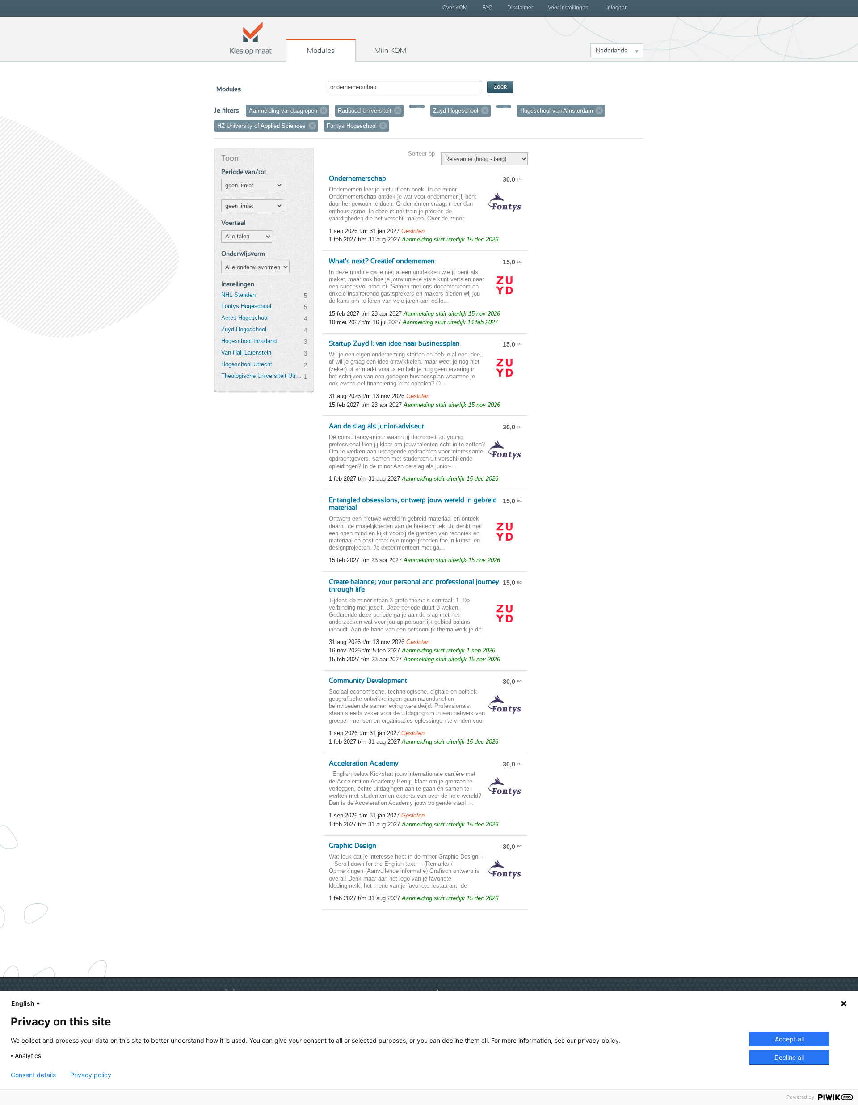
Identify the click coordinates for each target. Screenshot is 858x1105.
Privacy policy (90, 1075)
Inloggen (617, 7)
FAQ (487, 7)
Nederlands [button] (611, 50)
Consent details (33, 1075)
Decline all (789, 1057)
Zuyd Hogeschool (243, 329)
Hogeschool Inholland (249, 341)
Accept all (789, 1039)
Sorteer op (421, 153)
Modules (321, 50)
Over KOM (454, 7)
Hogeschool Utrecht (246, 364)
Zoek (500, 87)
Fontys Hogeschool (246, 306)
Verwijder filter (323, 110)
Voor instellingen (568, 7)
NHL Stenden (238, 295)
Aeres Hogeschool (245, 317)
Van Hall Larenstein (246, 352)
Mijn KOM (390, 50)
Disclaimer (520, 7)
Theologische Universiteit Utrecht (262, 376)
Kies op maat (250, 38)
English (22, 1003)
